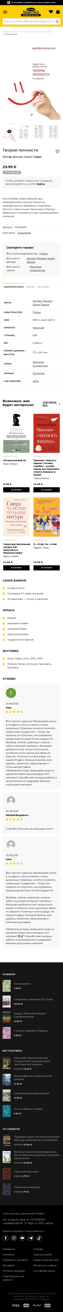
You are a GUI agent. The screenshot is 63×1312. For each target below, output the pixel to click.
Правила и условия (15, 1259)
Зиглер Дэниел (13, 156)
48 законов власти (14, 460)
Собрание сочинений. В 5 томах (33, 999)
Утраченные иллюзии (27, 1187)
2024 (36, 381)
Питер (43, 253)
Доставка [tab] (44, 287)
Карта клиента (42, 1254)
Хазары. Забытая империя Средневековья (30, 1015)
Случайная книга (44, 1270)
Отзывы (38, 1249)
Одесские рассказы (26, 1171)
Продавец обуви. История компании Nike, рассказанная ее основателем (36, 1138)
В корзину (16, 490)
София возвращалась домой (31, 1093)
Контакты (8, 1254)
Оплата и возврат (14, 1270)
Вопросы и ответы (45, 1265)
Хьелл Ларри (33, 156)
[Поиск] (57, 21)
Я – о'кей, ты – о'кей (45, 544)
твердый (38, 327)
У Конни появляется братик (31, 1030)
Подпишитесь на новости (13, 1278)
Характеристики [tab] (14, 287)
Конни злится (22, 983)
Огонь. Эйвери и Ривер (28, 1108)
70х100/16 (38, 373)
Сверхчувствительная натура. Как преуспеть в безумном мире (16, 548)
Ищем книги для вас (46, 1259)
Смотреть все (50, 404)
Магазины (9, 1249)
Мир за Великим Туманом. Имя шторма (33, 1077)
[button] (5, 12)
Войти (41, 184)
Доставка (8, 1265)
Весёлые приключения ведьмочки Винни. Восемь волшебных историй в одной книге (37, 1155)
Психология (24, 232)
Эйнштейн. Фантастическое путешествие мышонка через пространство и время (32, 1061)
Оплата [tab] (30, 287)
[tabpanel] (31, 341)
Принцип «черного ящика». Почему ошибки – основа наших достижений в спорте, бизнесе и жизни (46, 467)
